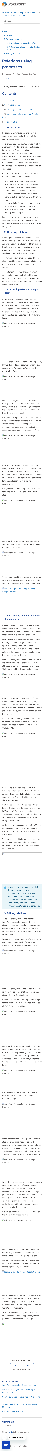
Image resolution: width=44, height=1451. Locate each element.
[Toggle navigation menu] (37, 4)
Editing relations (11, 122)
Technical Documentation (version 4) (16, 15)
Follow (7, 78)
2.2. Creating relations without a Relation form (23, 48)
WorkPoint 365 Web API (12, 1411)
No (28, 1365)
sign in (10, 1432)
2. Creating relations (13, 39)
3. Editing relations (12, 53)
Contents (6, 31)
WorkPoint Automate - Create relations (19, 1385)
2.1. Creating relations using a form (22, 43)
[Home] (14, 4)
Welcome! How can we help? (13, 13)
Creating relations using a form (20, 109)
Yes (15, 1365)
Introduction (9, 100)
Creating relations (12, 105)
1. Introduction (10, 35)
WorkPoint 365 (32, 13)
